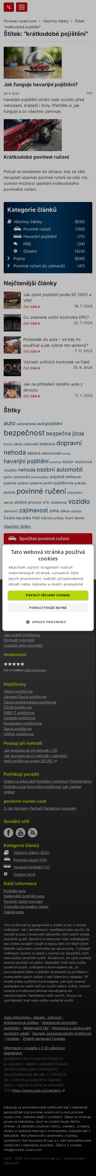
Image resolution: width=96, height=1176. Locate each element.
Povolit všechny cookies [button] (48, 595)
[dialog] (48, 588)
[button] (48, 622)
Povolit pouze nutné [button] (48, 608)
